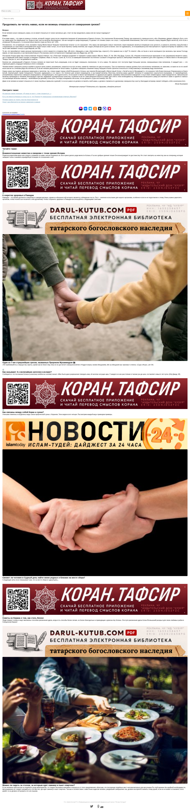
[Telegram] (90, 108)
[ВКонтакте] (85, 108)
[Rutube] (81, 108)
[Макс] (104, 108)
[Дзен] (100, 108)
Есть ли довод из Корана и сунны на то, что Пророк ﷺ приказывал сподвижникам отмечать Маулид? (39, 96)
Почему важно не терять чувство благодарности (20, 100)
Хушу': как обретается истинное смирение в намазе (21, 102)
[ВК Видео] (109, 108)
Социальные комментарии (13, 114)
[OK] (95, 108)
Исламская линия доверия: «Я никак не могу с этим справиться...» (26, 93)
